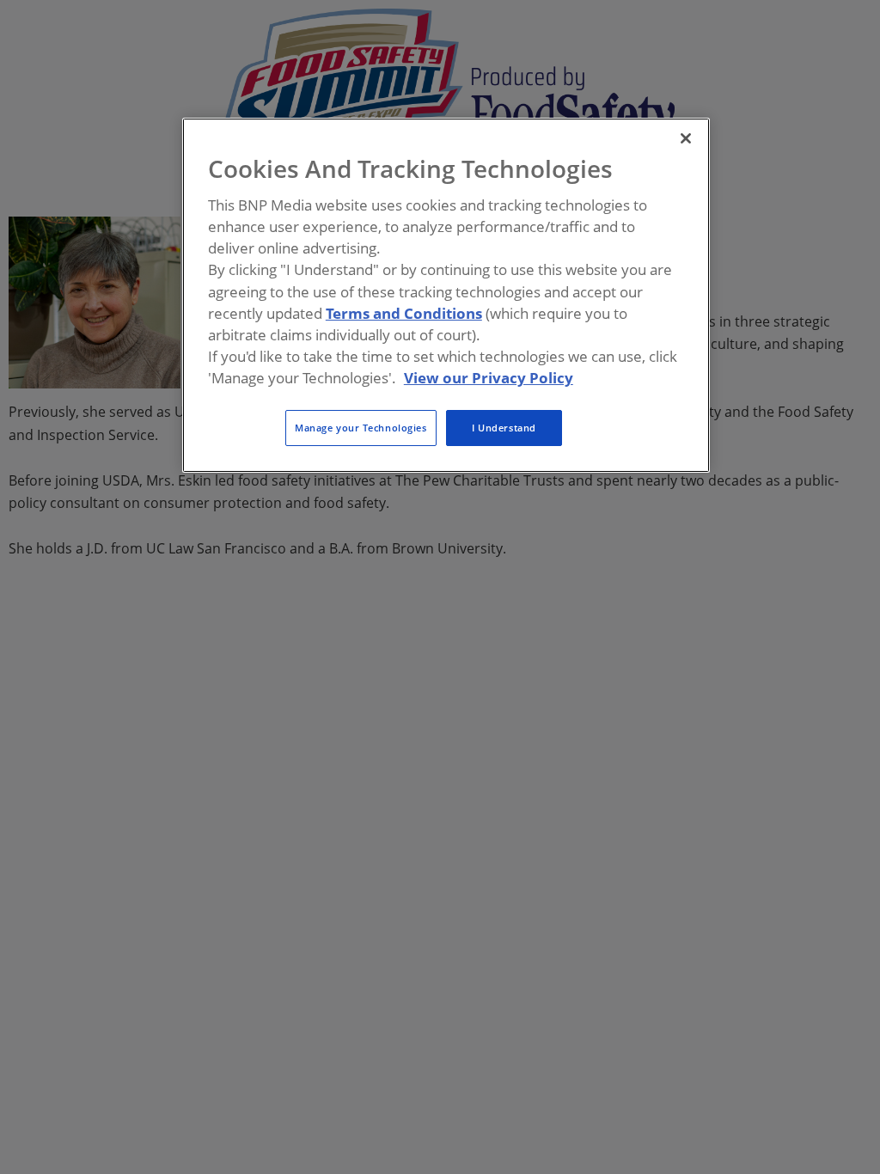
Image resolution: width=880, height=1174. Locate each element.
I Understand (504, 427)
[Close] (686, 138)
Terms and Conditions (404, 313)
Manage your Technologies (361, 427)
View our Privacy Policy (488, 378)
